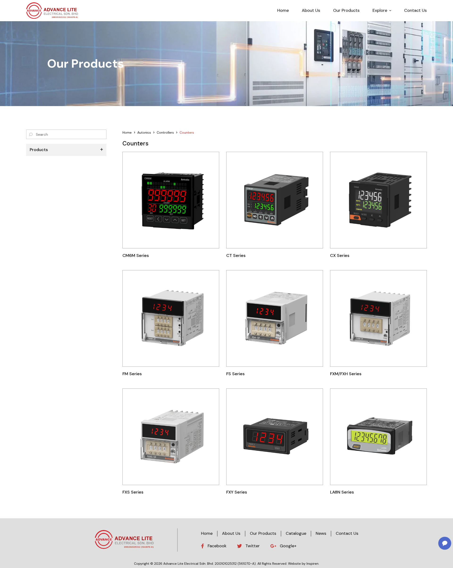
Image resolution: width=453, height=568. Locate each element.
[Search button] (31, 134)
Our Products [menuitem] (346, 10)
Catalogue (296, 533)
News (321, 533)
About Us (231, 533)
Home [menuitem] (283, 10)
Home (207, 533)
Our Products (263, 533)
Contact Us (347, 533)
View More (170, 200)
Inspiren (312, 563)
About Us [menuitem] (311, 10)
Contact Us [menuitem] (415, 10)
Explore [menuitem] (380, 10)
